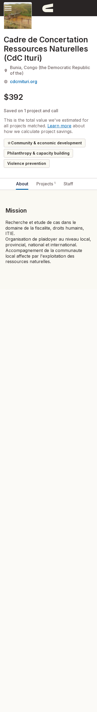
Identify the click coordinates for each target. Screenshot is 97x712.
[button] (8, 8)
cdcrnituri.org (23, 81)
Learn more (59, 125)
